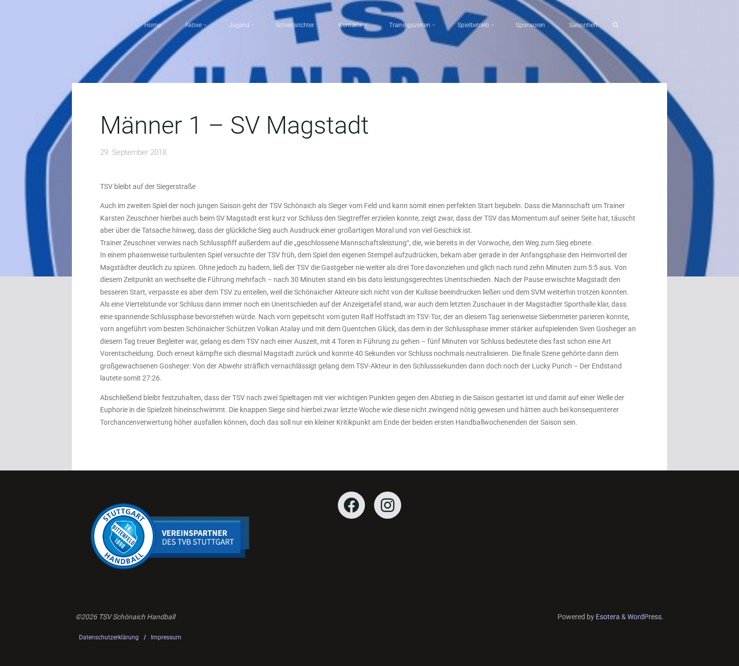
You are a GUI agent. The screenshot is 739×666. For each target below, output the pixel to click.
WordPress (644, 617)
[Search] (615, 25)
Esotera (607, 617)
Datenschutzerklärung (109, 637)
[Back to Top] (700, 652)
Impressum (166, 637)
